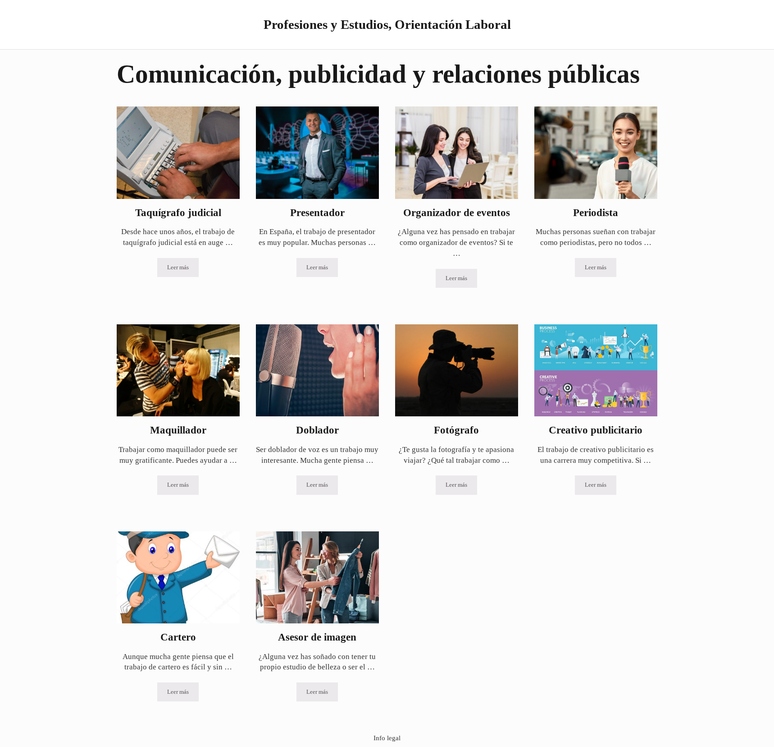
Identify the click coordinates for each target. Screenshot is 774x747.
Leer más (183, 269)
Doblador (317, 430)
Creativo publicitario (595, 430)
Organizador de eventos (456, 212)
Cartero (178, 637)
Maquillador (178, 430)
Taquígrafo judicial (178, 212)
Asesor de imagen (317, 637)
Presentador (317, 212)
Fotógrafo (456, 430)
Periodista (595, 212)
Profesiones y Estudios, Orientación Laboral (387, 24)
